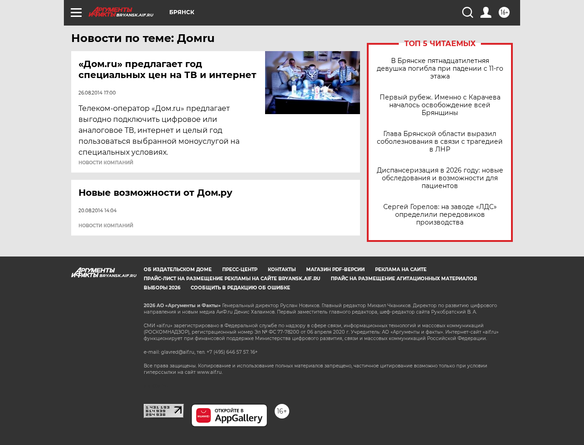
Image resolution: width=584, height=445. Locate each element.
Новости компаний (105, 163)
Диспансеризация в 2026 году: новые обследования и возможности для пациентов (440, 178)
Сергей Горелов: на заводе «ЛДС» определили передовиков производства (440, 214)
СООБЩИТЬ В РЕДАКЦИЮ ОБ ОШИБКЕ (240, 288)
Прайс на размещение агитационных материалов (404, 279)
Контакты (282, 269)
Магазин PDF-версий (335, 269)
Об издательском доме (178, 269)
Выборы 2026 (162, 288)
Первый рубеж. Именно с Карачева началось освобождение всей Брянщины (440, 105)
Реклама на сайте (401, 269)
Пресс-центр (239, 269)
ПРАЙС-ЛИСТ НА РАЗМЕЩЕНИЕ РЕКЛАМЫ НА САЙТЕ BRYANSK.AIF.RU (232, 279)
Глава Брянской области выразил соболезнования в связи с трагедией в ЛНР (440, 141)
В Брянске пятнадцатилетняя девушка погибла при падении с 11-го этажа (440, 68)
